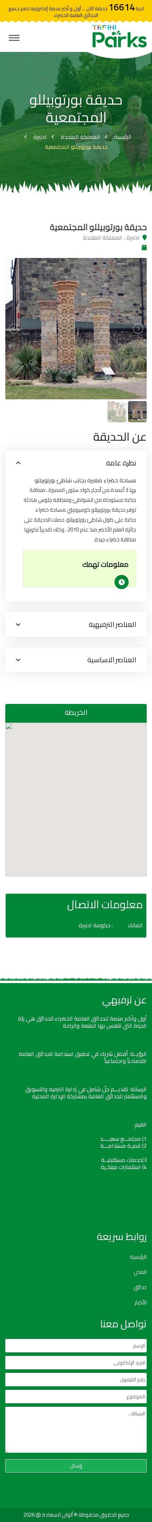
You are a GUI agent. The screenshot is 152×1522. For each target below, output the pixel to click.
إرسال (76, 1466)
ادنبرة (40, 136)
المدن (140, 1272)
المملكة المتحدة (80, 136)
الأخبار (141, 1302)
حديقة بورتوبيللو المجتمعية (76, 146)
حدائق (140, 1287)
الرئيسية (122, 136)
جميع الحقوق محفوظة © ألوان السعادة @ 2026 (76, 1515)
